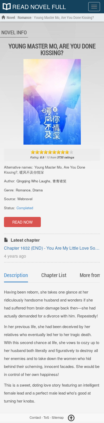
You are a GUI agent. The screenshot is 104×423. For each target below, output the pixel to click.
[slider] (52, 152)
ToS (46, 417)
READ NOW (22, 222)
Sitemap (58, 417)
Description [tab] (16, 274)
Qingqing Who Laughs (33, 180)
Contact (35, 417)
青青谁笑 (59, 180)
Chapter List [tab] (53, 274)
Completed (25, 207)
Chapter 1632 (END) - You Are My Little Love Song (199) (52, 248)
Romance (23, 189)
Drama (38, 189)
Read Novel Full (38, 7)
